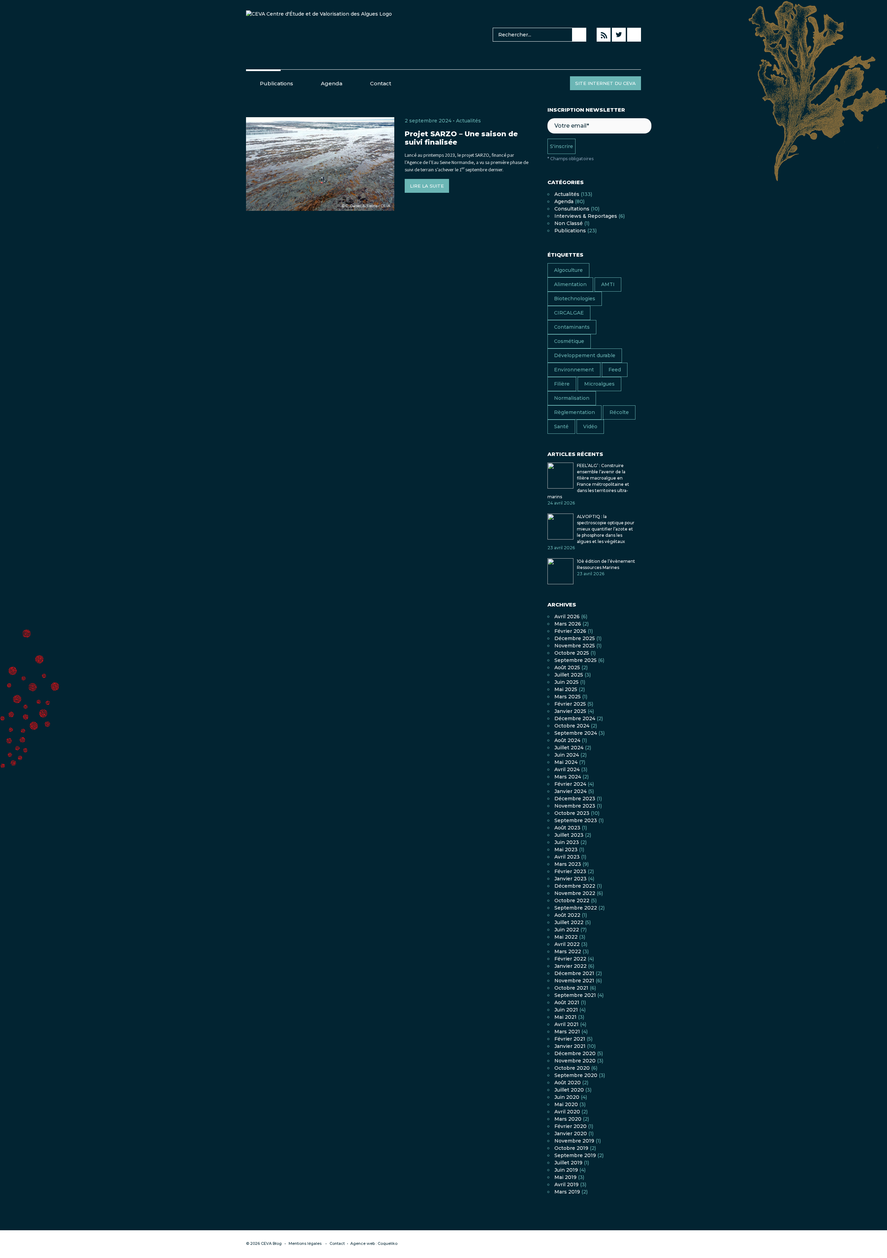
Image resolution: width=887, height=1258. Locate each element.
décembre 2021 (574, 973)
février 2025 (570, 704)
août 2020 (567, 1082)
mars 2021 (567, 1031)
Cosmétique (569, 341)
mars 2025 (567, 696)
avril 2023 (567, 857)
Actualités (468, 121)
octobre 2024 (571, 726)
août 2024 (567, 740)
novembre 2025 (574, 646)
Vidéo (590, 426)
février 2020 (570, 1126)
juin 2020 (566, 1097)
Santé (561, 426)
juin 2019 (566, 1170)
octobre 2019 (571, 1148)
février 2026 (570, 631)
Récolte (619, 412)
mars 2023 (567, 864)
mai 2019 (565, 1177)
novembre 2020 (575, 1061)
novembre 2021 (574, 980)
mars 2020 (567, 1119)
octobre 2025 (571, 653)
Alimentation (570, 284)
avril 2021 (566, 1024)
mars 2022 (567, 951)
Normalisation (571, 398)
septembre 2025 (575, 660)
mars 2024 (567, 777)
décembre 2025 (574, 638)
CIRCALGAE (569, 313)
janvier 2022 (570, 966)
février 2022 (570, 959)
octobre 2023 (571, 813)
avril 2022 (567, 944)
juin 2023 (566, 842)
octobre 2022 (571, 900)
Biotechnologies (574, 298)
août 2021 (566, 1002)
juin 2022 (566, 930)
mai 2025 (565, 689)
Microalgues (599, 384)
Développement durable (584, 355)
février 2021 (569, 1039)
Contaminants (572, 327)
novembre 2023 (574, 806)
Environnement (574, 370)
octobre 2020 (572, 1068)
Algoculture (568, 270)
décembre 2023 (574, 798)
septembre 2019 (575, 1155)
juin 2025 (566, 682)
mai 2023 (566, 849)
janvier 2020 (570, 1133)
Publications (276, 83)
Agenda (331, 83)
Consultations (571, 209)
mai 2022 (566, 937)
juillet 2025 (568, 675)
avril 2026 (567, 616)
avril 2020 (567, 1112)
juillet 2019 (568, 1163)
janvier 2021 (570, 1046)
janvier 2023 (570, 879)
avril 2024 (567, 769)
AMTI (608, 284)
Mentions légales (305, 1243)
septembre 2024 (575, 733)
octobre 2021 (571, 988)
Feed (614, 370)
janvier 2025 (570, 711)
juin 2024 (566, 755)
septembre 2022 (575, 908)
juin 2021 (566, 1010)
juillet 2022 (568, 922)
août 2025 (567, 667)
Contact (380, 83)
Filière (562, 384)
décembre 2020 (575, 1053)
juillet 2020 (569, 1090)
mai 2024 (566, 762)
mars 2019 (567, 1192)
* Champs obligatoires (570, 158)
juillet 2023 (568, 835)
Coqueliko (387, 1243)
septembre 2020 (575, 1075)
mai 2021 (565, 1017)
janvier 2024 (570, 791)
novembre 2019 (574, 1141)
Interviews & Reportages (585, 216)
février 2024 (570, 784)
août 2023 (567, 828)
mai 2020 (566, 1104)
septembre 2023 (575, 820)
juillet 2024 (568, 747)
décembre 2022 (574, 886)
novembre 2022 (574, 893)
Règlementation (574, 412)
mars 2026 (567, 624)
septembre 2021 (575, 995)
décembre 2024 (574, 718)
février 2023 (570, 871)
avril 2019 (566, 1184)
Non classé (568, 223)
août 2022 (567, 915)
